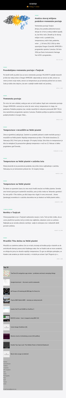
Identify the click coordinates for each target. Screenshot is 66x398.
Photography (6, 375)
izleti (4, 372)
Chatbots (5, 365)
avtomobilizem (7, 363)
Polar (4, 378)
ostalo (4, 374)
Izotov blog (8, 3)
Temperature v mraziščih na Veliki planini (22, 130)
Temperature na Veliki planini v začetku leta (23, 161)
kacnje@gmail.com (11, 389)
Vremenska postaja (12, 98)
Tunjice (5, 209)
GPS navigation (7, 369)
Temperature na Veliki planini (16, 184)
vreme (37, 7)
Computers (6, 368)
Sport (4, 380)
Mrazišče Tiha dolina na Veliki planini (20, 241)
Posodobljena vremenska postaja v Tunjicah (23, 70)
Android (5, 362)
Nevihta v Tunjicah (11, 212)
